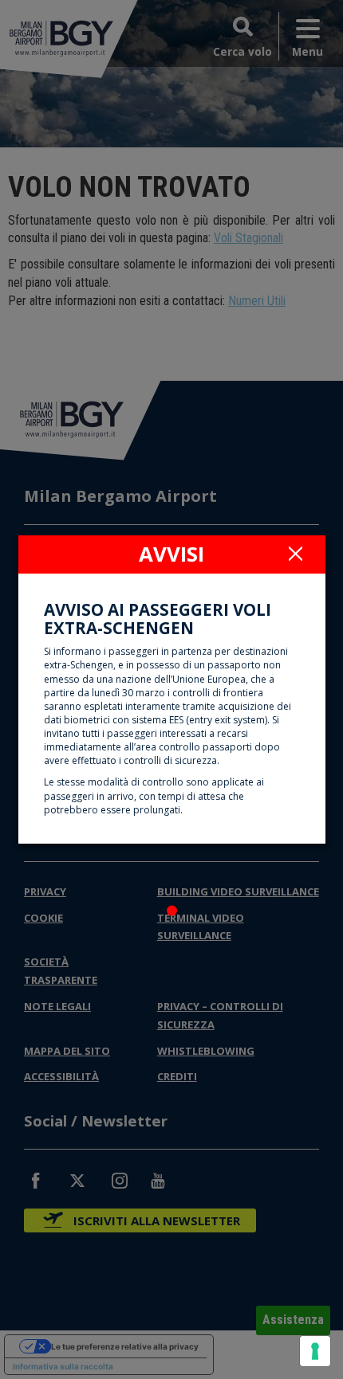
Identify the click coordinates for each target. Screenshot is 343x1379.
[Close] (296, 553)
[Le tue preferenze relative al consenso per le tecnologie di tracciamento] (315, 1351)
